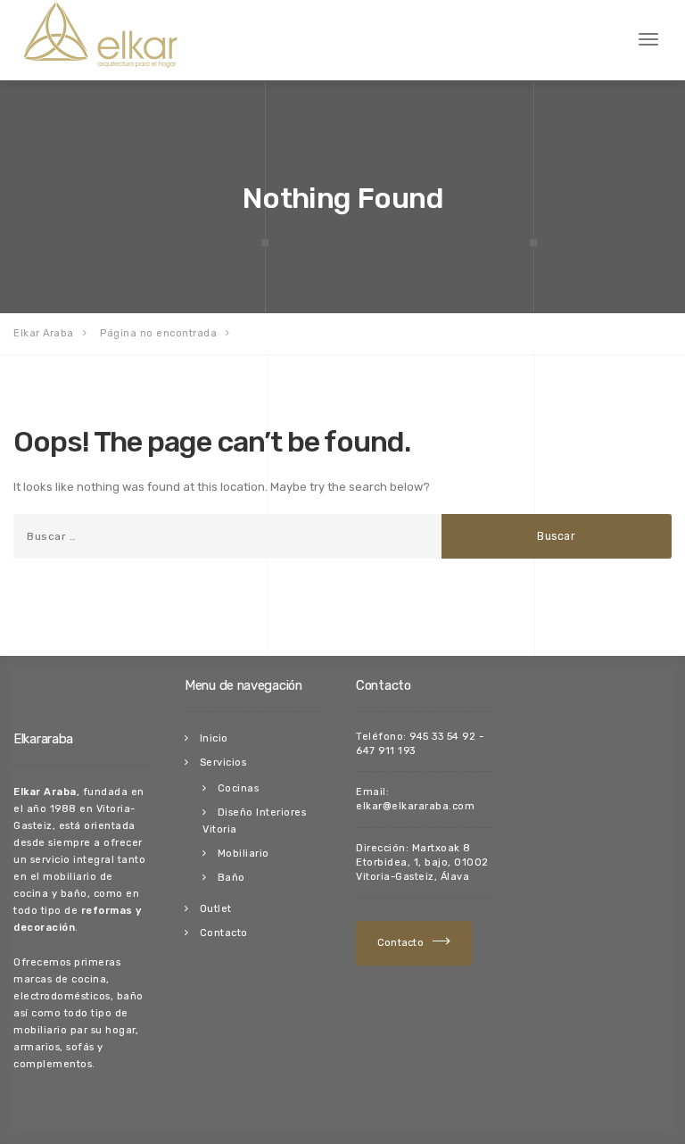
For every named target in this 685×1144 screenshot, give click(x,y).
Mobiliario (243, 853)
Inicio (214, 738)
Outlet (216, 909)
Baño (231, 877)
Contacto (224, 933)
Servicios (223, 762)
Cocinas (239, 788)
